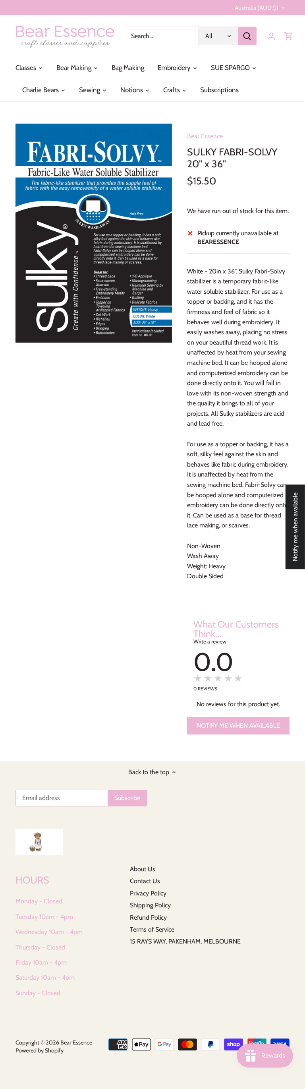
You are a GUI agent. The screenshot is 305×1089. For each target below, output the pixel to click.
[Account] (271, 36)
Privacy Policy (148, 893)
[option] (93, 233)
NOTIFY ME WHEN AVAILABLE (238, 725)
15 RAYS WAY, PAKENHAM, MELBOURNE (185, 941)
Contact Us (145, 881)
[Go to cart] (288, 36)
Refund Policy (148, 917)
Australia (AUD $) (256, 8)
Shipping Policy (150, 905)
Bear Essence (205, 136)
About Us (142, 869)
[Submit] (247, 36)
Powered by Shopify (39, 1050)
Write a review (209, 641)
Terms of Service (152, 929)
